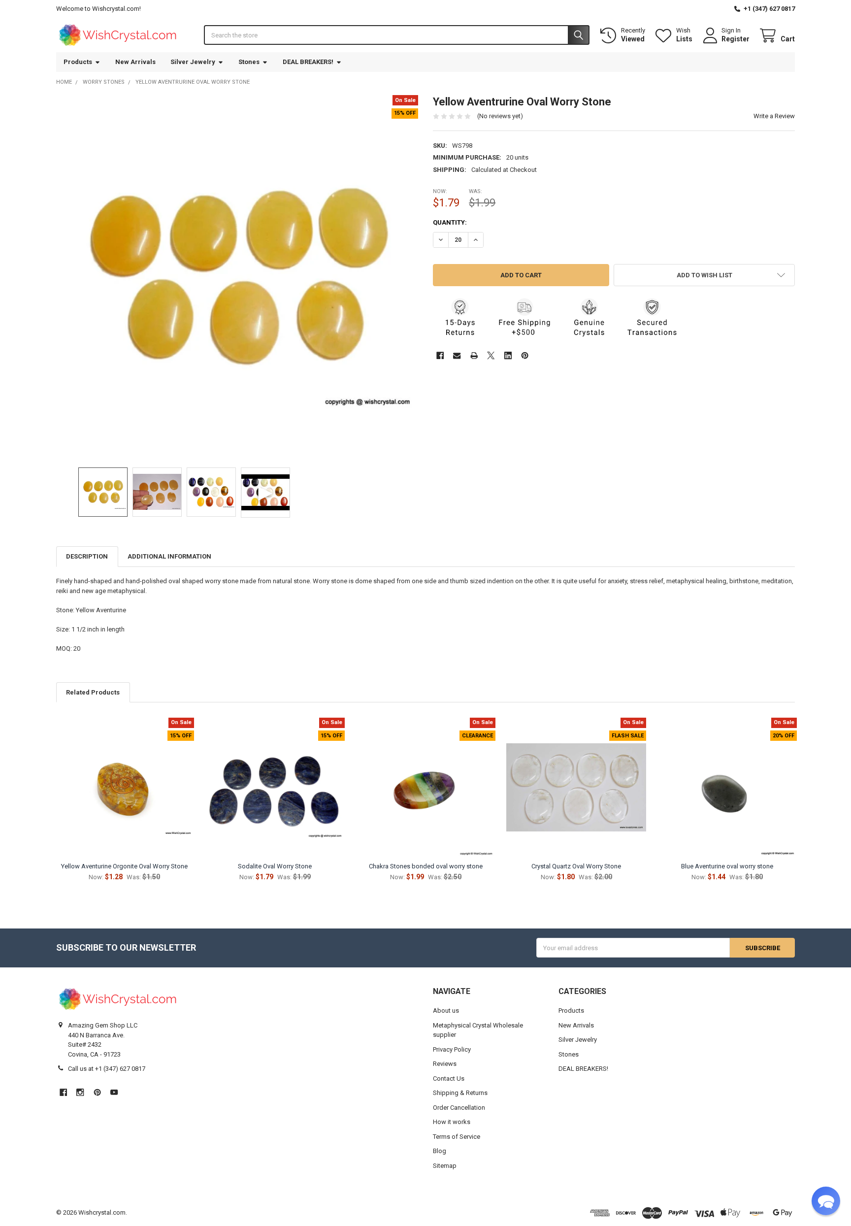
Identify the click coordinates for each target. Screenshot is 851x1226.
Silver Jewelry (192, 62)
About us (446, 1010)
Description (87, 556)
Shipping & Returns (460, 1092)
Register (735, 39)
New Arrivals (135, 62)
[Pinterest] (525, 355)
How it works (451, 1122)
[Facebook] (440, 355)
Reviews (445, 1063)
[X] (491, 355)
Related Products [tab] (93, 692)
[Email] (457, 355)
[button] (704, 275)
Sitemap (445, 1165)
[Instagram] (80, 1092)
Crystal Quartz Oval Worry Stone (576, 866)
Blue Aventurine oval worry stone (727, 866)
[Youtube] (114, 1092)
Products (78, 62)
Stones (249, 62)
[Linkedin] (508, 355)
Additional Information (169, 556)
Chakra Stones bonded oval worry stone (426, 866)
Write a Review (774, 116)
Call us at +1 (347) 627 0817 (106, 1068)
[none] (237, 276)
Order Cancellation (459, 1107)
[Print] (474, 355)
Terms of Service (456, 1136)
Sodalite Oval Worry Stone (275, 866)
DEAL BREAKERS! (308, 62)
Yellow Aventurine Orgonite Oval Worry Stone (124, 866)
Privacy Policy (452, 1049)
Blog (439, 1151)
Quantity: (450, 222)
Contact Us (448, 1078)
